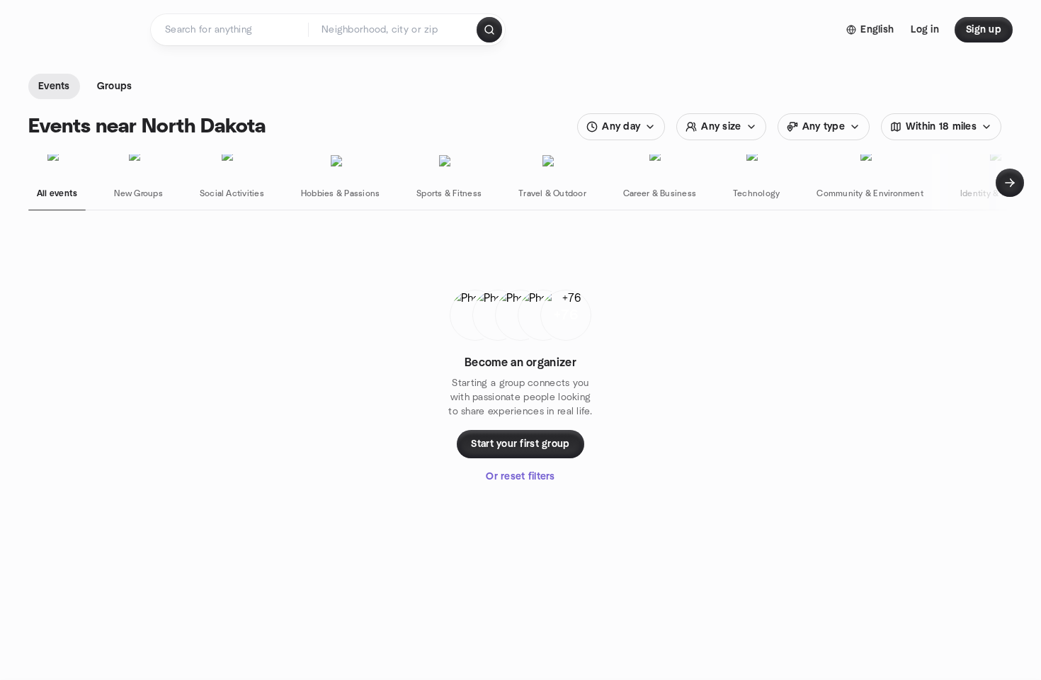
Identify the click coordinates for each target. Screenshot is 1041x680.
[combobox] (393, 30)
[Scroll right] (1010, 183)
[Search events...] (489, 29)
